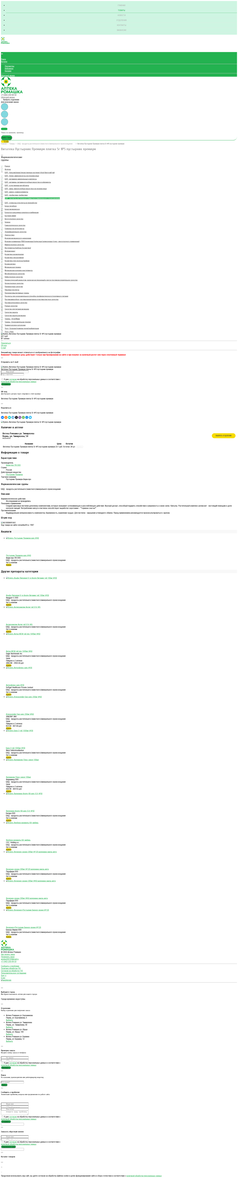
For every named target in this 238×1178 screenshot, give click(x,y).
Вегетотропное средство (14, 219)
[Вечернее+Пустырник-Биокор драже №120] (27, 910)
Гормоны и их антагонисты (14, 229)
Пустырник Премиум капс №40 (18, 555)
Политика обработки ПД (11, 968)
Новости (122, 15)
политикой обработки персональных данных (18, 381)
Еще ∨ (3, 975)
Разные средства (11, 306)
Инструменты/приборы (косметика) (18, 248)
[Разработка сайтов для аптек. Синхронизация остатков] (6, 980)
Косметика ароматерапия (14, 254)
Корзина (8, 71)
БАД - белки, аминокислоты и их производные (22, 176)
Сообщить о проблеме (10, 966)
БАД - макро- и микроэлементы (16, 192)
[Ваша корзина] (3, 50)
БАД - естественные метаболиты (17, 185)
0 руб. (6, 141)
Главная (121, 5)
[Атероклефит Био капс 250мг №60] (24, 697)
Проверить (6, 1068)
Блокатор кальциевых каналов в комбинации (22, 212)
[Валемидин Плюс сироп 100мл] (22, 760)
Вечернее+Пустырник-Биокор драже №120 (23, 927)
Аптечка (8, 169)
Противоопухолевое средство (16, 303)
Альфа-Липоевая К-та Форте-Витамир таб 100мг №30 (27, 595)
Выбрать (9, 1020)
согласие (13, 379)
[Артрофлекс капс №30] (19, 668)
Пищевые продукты (12, 290)
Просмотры (9, 66)
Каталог (4, 61)
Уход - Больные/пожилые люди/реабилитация (22, 328)
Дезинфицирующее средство (16, 232)
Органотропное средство (14, 283)
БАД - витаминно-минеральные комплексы (21, 179)
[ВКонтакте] (2, 417)
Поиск (3, 59)
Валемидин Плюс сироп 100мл (18, 777)
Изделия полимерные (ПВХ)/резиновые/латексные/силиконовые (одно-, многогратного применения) (42, 241)
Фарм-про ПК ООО (13, 465)
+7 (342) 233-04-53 (8, 95)
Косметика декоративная (14, 258)
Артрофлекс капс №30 (15, 685)
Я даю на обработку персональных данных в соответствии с (30, 380)
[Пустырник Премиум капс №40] (22, 538)
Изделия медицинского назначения (18, 238)
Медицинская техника (13, 267)
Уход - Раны (9, 332)
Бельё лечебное (11, 206)
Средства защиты (11, 312)
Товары (121, 10)
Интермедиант (10, 251)
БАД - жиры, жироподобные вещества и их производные (26, 189)
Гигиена (7, 222)
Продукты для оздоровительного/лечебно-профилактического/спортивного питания (36, 296)
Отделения (121, 20)
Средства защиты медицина (15, 316)
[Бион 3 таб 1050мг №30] (19, 730)
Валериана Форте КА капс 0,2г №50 (20, 811)
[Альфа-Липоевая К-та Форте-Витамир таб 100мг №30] (31, 578)
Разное (7, 166)
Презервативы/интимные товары (17, 293)
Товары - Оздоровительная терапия (18, 322)
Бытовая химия (10, 216)
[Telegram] (12, 417)
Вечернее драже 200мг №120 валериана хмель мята (27, 869)
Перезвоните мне (8, 1147)
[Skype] (30, 417)
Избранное (9, 68)
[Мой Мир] (26, 417)
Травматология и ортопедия (15, 325)
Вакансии (121, 30)
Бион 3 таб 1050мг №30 (15, 748)
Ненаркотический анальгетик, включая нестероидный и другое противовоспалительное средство (41, 280)
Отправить (6, 384)
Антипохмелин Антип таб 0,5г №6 (19, 624)
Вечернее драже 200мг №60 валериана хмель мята (27, 898)
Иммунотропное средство (14, 245)
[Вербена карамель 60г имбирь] (22, 823)
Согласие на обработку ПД (12, 971)
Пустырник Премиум (14, 474)
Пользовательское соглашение (13, 973)
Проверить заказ (8, 957)
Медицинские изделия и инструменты (19, 270)
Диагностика (9, 235)
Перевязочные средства (14, 287)
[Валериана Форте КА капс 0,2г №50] (24, 793)
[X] (16, 417)
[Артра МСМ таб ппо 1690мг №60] (23, 634)
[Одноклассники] (5, 417)
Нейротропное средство (14, 277)
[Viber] (19, 417)
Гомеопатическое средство (15, 225)
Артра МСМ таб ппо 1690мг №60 (19, 651)
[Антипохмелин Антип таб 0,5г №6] (23, 607)
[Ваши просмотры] (4, 106)
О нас (3, 978)
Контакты (121, 25)
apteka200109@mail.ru (10, 959)
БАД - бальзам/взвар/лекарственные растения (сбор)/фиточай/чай (30, 173)
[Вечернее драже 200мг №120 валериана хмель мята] (31, 852)
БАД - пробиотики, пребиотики (16, 195)
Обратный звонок (8, 75)
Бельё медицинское (12, 209)
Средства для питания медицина (17, 309)
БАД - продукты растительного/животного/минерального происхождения (45, 144)
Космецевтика (10, 264)
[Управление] (2, 985)
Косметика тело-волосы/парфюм (17, 261)
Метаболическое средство (15, 274)
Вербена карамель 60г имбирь (18, 840)
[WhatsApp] (23, 417)
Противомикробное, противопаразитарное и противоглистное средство (32, 299)
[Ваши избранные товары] (4, 114)
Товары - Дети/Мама (12, 319)
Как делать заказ (8, 954)
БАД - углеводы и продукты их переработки (21, 203)
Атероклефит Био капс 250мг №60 (20, 714)
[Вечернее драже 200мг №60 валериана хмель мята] (31, 881)
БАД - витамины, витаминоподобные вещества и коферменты (28, 182)
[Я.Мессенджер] (9, 417)
